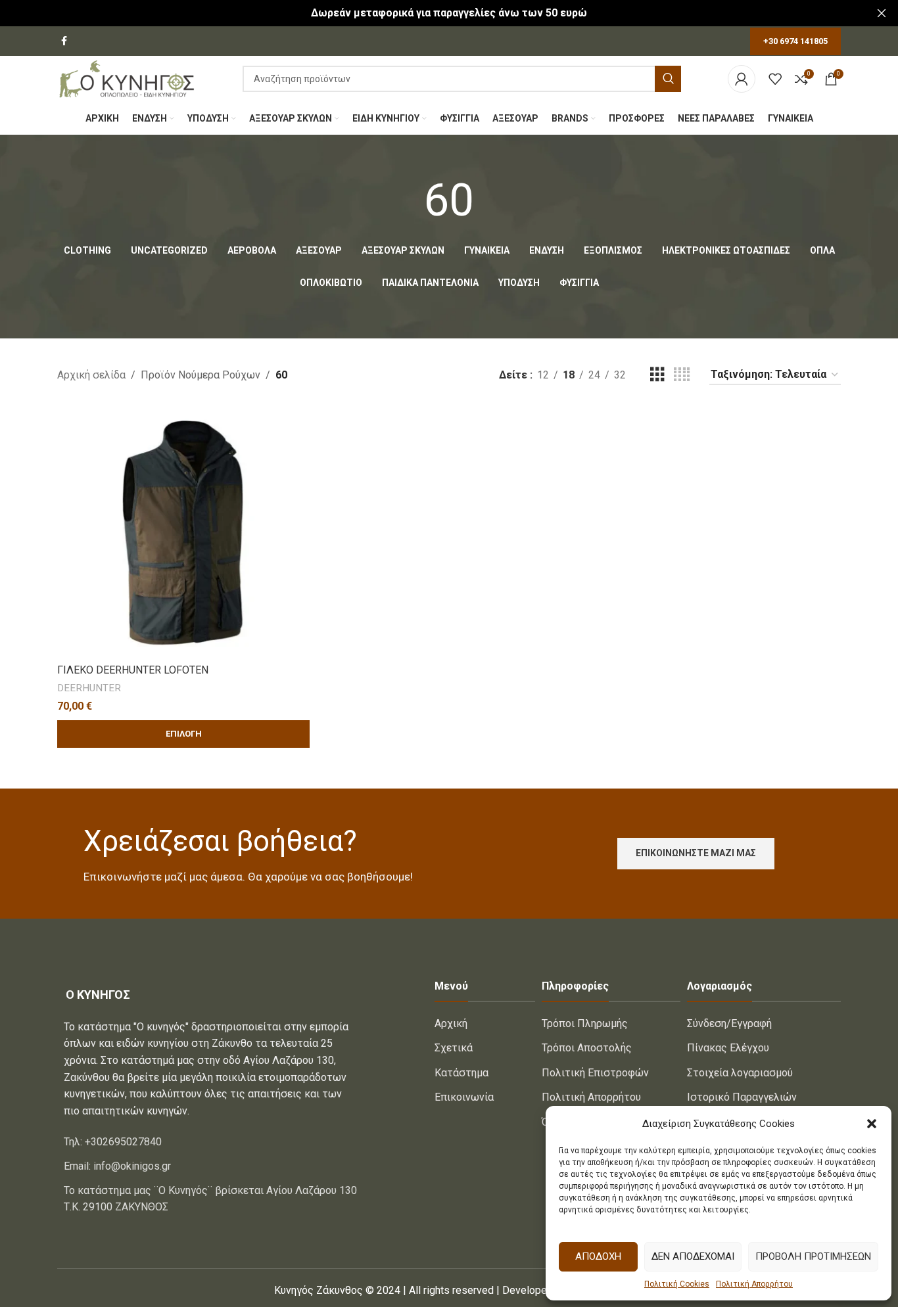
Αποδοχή (598, 1256)
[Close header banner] (881, 13)
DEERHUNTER (89, 688)
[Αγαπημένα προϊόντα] (775, 79)
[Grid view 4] (682, 374)
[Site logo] (126, 78)
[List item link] (211, 1142)
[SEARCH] (668, 79)
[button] (871, 1123)
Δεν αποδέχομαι (692, 1256)
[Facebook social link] (64, 41)
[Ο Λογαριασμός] (741, 79)
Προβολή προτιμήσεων (813, 1256)
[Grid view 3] (657, 374)
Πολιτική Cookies (676, 1284)
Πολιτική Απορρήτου (754, 1284)
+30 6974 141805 (795, 41)
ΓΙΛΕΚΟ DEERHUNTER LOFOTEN (132, 670)
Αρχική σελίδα (91, 375)
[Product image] (183, 531)
